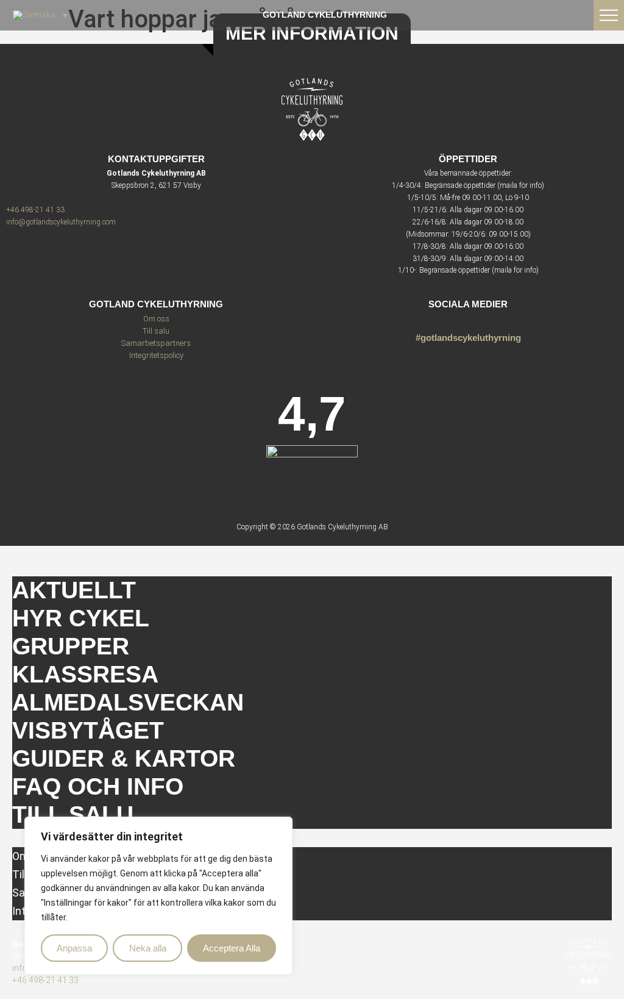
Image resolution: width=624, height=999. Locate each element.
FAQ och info (97, 786)
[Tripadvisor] (468, 320)
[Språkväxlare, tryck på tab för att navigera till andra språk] (40, 15)
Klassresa (85, 674)
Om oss (156, 318)
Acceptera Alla (231, 948)
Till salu (156, 330)
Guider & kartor (123, 758)
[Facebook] (489, 320)
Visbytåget (88, 730)
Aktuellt (74, 590)
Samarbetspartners (156, 343)
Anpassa (74, 948)
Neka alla (147, 948)
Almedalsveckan (128, 702)
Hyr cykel (80, 618)
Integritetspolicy (156, 355)
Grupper (70, 646)
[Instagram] (447, 320)
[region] (158, 896)
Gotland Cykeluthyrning (325, 15)
